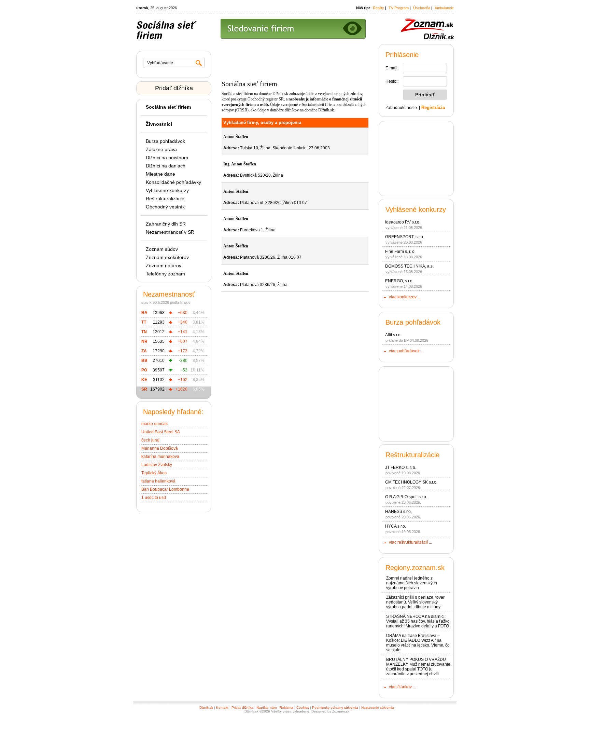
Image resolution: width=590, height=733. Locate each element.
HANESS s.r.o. (398, 511)
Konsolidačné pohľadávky (173, 182)
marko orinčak (154, 423)
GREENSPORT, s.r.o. (404, 236)
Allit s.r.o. (393, 334)
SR (144, 389)
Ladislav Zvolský (156, 464)
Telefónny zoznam (165, 273)
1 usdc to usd (153, 497)
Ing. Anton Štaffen (239, 164)
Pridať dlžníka (174, 88)
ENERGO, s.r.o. (399, 281)
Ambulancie (444, 8)
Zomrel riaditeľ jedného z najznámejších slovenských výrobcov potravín (411, 583)
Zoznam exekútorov (167, 257)
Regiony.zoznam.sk (415, 567)
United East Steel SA (160, 432)
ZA (144, 351)
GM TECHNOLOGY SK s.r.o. (411, 482)
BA (144, 312)
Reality (378, 8)
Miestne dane (160, 174)
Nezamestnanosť (169, 294)
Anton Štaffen (235, 136)
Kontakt (222, 707)
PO (144, 370)
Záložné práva (161, 149)
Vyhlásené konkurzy (167, 190)
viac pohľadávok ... (406, 351)
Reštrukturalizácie (165, 198)
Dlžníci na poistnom (167, 157)
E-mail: (391, 68)
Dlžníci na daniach (165, 165)
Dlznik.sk (206, 707)
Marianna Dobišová (159, 448)
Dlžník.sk (280, 93)
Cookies (302, 707)
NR (144, 341)
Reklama (286, 707)
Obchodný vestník (165, 206)
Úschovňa (421, 8)
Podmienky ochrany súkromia (335, 707)
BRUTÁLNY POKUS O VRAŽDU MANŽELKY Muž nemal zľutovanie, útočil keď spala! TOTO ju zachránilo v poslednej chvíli (418, 666)
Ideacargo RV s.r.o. (402, 222)
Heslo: (391, 81)
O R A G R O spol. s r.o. (406, 496)
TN (144, 331)
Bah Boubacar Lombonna (165, 489)
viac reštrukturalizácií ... (410, 542)
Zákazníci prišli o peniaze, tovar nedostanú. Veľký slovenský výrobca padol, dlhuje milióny (415, 602)
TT (143, 322)
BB (144, 360)
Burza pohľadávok (165, 141)
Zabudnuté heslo (401, 107)
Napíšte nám (266, 707)
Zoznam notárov (163, 265)
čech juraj (150, 440)
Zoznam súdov (162, 249)
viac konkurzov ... (405, 297)
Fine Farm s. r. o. (400, 251)
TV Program (399, 8)
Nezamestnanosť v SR (170, 232)
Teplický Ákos (154, 473)
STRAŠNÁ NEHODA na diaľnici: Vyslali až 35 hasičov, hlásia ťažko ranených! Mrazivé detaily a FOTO (418, 621)
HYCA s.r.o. (395, 526)
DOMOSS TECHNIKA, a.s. (409, 266)
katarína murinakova (160, 456)
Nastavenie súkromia (377, 707)
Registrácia (433, 107)
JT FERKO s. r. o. (400, 467)
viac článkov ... (402, 686)
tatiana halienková (158, 481)
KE (144, 379)
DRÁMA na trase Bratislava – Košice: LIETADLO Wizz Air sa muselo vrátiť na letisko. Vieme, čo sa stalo (418, 642)
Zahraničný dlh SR (166, 224)
